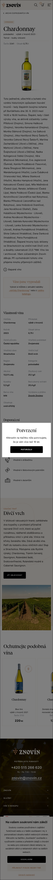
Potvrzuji (26, 449)
